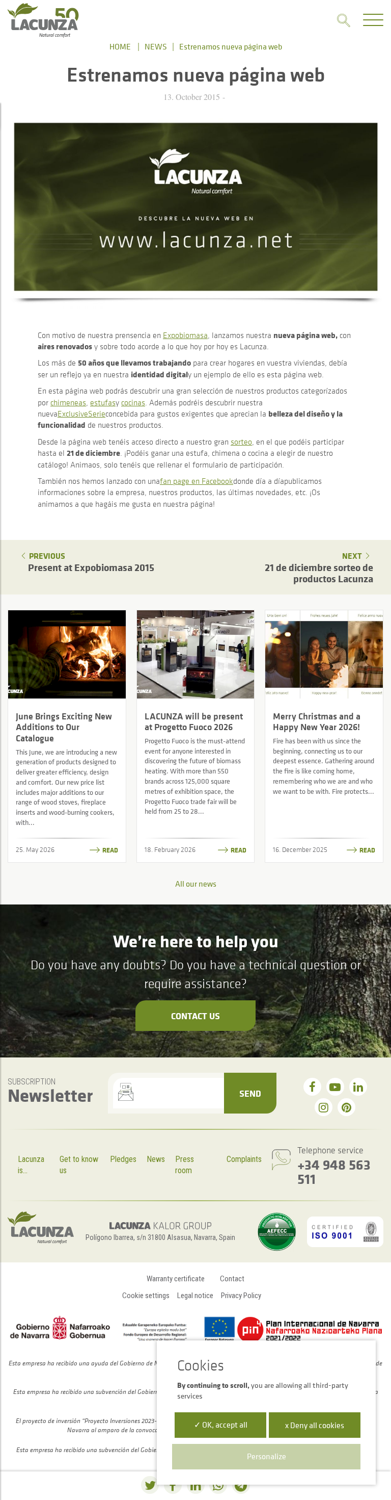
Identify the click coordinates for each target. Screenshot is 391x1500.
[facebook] (312, 1087)
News (156, 46)
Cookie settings (146, 1295)
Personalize (266, 1456)
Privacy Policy (241, 1295)
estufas (103, 402)
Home (120, 46)
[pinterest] (346, 1107)
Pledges (123, 1159)
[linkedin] (358, 1087)
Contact (232, 1278)
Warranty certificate (176, 1278)
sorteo (241, 441)
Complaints (244, 1159)
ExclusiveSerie (81, 413)
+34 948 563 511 (334, 1171)
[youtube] (335, 1087)
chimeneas (68, 402)
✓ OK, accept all (220, 1424)
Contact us (195, 1016)
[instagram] (323, 1107)
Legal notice (195, 1295)
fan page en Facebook (196, 481)
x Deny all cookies (314, 1425)
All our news (195, 883)
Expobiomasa (185, 335)
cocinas (133, 402)
